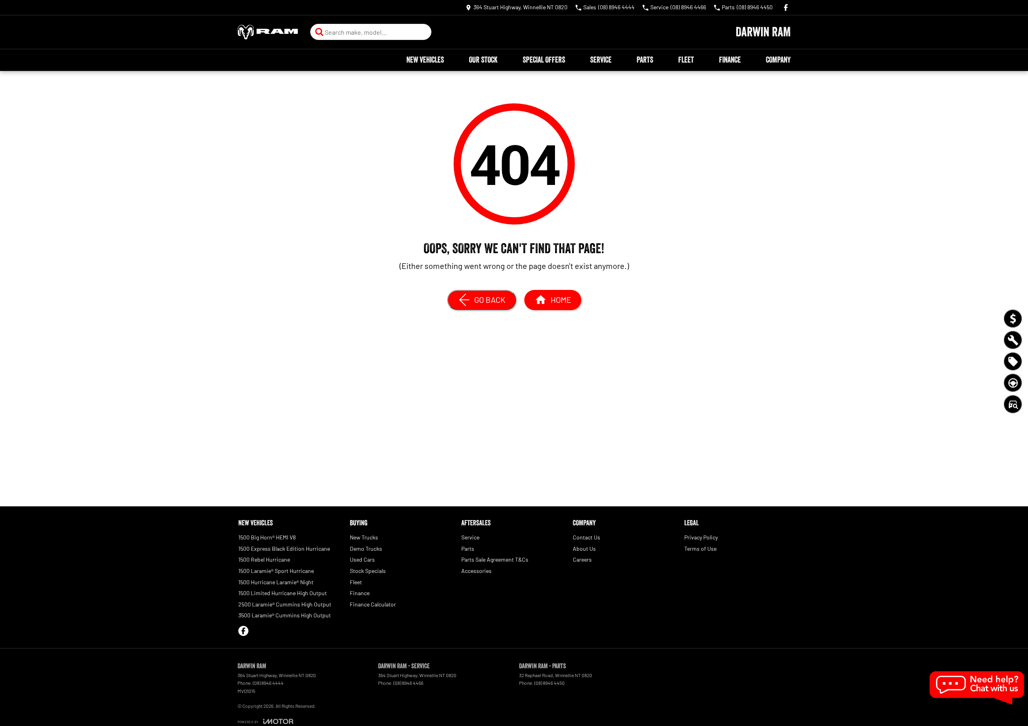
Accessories (476, 570)
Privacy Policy (701, 537)
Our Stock (483, 60)
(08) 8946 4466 (408, 683)
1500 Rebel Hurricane (264, 559)
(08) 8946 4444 (268, 683)
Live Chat (977, 688)
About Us (584, 548)
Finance (730, 60)
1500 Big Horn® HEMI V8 (267, 537)
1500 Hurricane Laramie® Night (275, 582)
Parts (645, 60)
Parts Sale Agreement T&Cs (494, 559)
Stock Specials (368, 570)
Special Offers (544, 60)
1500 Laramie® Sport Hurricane (276, 570)
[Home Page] (268, 32)
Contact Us (586, 537)
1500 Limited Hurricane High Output (282, 593)
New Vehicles (425, 60)
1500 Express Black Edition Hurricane (284, 548)
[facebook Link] (786, 7)
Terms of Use (700, 548)
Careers (582, 559)
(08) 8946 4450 (549, 683)
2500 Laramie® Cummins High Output (284, 604)
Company (778, 60)
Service (601, 60)
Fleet (686, 60)
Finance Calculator (373, 604)
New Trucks (364, 537)
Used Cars (362, 559)
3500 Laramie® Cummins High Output (284, 615)
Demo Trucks (366, 548)
